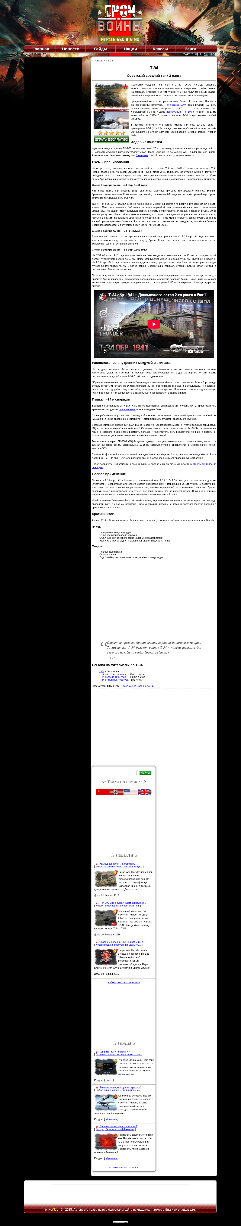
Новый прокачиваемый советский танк (117, 905)
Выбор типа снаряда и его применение (118, 1090)
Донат (109, 1080)
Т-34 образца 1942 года (112, 676)
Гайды (100, 49)
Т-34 (101, 671)
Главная (40, 49)
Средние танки (145, 686)
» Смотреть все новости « (124, 982)
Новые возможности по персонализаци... (119, 866)
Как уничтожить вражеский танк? (118, 1126)
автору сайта (162, 1209)
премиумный (173, 111)
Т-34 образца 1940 (175, 104)
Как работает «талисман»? (114, 1051)
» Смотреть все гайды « (124, 1166)
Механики (111, 1119)
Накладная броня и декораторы (117, 863)
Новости (70, 49)
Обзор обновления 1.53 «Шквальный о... (122, 942)
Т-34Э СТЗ (182, 108)
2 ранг (124, 686)
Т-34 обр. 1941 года (110, 674)
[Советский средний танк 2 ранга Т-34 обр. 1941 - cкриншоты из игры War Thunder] (111, 128)
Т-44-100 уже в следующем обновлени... (122, 902)
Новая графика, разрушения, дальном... (119, 944)
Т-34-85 (151, 111)
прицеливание (127, 409)
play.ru (51, 1209)
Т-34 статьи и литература (113, 679)
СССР (132, 686)
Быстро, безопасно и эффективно (115, 1129)
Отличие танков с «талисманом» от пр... (119, 1054)
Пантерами (142, 155)
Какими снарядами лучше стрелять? (120, 1087)
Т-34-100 (187, 111)
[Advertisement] (154, 728)
